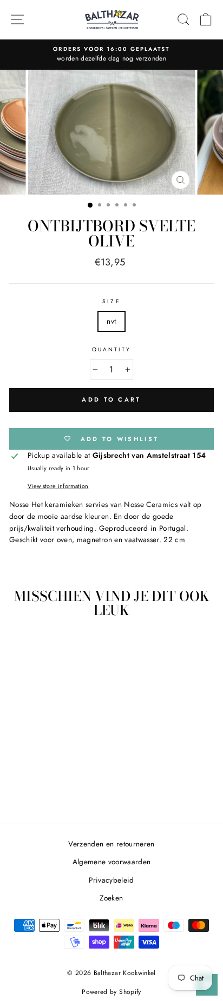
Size (111, 301)
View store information (58, 486)
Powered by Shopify (111, 992)
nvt (111, 321)
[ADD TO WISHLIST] (73, 646)
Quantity (111, 349)
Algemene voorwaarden (112, 861)
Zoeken (111, 897)
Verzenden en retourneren (111, 843)
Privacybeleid (111, 880)
